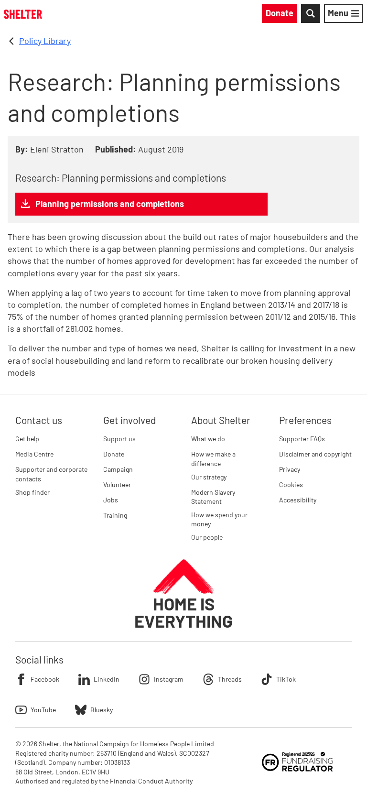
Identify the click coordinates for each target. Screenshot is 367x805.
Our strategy (209, 477)
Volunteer (117, 484)
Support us (119, 439)
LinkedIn (106, 679)
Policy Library (45, 40)
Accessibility (297, 500)
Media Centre (34, 454)
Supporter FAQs (302, 439)
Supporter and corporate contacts (51, 474)
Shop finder (32, 492)
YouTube (43, 710)
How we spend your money (219, 519)
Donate (113, 454)
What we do (208, 439)
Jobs (110, 500)
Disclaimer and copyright (315, 454)
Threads (230, 679)
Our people (207, 537)
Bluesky (101, 710)
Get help (27, 439)
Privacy (289, 469)
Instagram (169, 679)
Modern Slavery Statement (213, 497)
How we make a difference (213, 459)
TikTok (286, 679)
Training (115, 515)
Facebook (45, 679)
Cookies (291, 484)
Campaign (118, 469)
